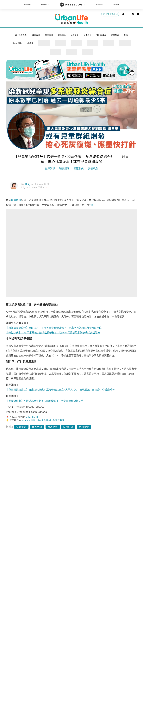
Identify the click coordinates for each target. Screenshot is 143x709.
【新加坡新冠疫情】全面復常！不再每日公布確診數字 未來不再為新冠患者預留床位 (54, 327)
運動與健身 (101, 35)
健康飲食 (87, 35)
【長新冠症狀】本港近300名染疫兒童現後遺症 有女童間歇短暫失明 (45, 400)
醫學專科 (62, 35)
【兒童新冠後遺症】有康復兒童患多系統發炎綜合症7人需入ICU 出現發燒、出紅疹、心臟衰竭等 (60, 389)
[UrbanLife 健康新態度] (71, 19)
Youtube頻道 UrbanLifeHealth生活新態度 (43, 420)
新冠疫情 (16, 200)
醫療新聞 (64, 168)
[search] (123, 14)
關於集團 (27, 4)
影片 (126, 35)
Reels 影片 (17, 43)
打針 (92, 204)
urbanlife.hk (32, 417)
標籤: (9, 426)
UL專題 (30, 43)
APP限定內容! (21, 35)
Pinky (28, 184)
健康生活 (74, 35)
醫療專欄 (49, 35)
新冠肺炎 (115, 35)
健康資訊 (36, 35)
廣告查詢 (99, 4)
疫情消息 (92, 168)
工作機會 (116, 4)
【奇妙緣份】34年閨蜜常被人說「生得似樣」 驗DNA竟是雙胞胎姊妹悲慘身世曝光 (53, 332)
